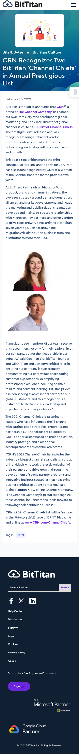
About (12, 660)
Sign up (19, 686)
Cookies (13, 644)
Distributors (15, 619)
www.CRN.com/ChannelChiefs (47, 522)
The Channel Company (35, 112)
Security (13, 627)
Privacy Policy (16, 652)
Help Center (15, 611)
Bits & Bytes (12, 52)
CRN (60, 107)
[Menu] (74, 5)
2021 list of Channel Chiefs (53, 127)
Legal (11, 636)
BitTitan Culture (47, 52)
